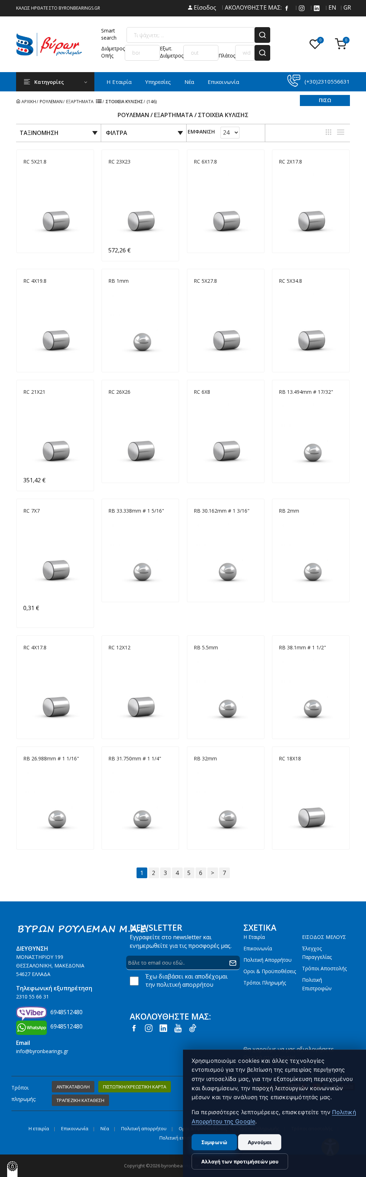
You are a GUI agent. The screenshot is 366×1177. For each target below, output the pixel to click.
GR (346, 7)
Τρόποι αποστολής (324, 968)
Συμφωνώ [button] (214, 1142)
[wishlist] (316, 44)
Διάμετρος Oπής (113, 52)
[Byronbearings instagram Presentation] (301, 7)
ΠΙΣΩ (325, 100)
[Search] (262, 35)
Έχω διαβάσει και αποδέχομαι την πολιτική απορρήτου (186, 980)
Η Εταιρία (119, 81)
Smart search (109, 34)
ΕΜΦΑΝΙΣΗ (201, 132)
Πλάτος (226, 55)
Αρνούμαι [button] (260, 1142)
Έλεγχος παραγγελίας (317, 952)
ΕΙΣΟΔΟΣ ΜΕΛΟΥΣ (324, 937)
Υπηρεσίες (158, 81)
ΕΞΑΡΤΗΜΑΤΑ (80, 102)
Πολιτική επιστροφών (317, 984)
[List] (340, 132)
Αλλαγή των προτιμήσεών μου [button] (239, 1161)
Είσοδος (204, 7)
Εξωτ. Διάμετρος (171, 52)
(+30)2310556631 (327, 81)
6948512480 (66, 1012)
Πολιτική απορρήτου (267, 959)
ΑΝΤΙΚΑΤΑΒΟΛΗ (73, 1086)
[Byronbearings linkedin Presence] (316, 7)
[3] (328, 132)
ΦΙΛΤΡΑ (116, 133)
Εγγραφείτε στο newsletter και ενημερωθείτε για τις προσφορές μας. (181, 941)
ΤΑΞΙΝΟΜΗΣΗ (39, 133)
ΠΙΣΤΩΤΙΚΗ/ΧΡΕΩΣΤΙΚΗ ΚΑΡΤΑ (134, 1086)
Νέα (189, 81)
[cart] (342, 44)
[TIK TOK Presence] (192, 1028)
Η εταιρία (254, 937)
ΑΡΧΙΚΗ (28, 102)
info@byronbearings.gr (42, 1051)
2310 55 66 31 (32, 996)
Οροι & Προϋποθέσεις (269, 971)
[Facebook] (286, 7)
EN (331, 7)
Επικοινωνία (223, 81)
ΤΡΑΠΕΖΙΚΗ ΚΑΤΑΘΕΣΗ (80, 1100)
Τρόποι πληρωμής (264, 982)
